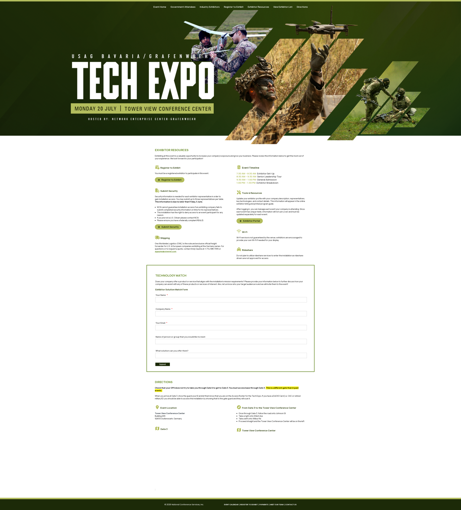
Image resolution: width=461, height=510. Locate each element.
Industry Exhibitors (210, 6)
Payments (263, 504)
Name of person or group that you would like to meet (180, 337)
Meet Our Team (277, 504)
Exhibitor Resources (258, 6)
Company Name (164, 309)
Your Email (161, 323)
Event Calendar (231, 504)
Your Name (162, 295)
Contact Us (291, 504)
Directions (302, 6)
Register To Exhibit (249, 504)
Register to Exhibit (233, 6)
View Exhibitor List (282, 6)
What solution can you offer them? (172, 351)
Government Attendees (182, 6)
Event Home (159, 6)
